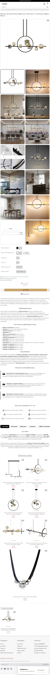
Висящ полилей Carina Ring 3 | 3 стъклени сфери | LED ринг (36, 513)
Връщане (23, 426)
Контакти (37, 640)
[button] (25, 290)
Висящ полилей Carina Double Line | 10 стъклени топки (36, 483)
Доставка (5, 426)
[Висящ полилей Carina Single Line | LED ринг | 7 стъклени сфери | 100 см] (8, 619)
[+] (3, 289)
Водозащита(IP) (5, 271)
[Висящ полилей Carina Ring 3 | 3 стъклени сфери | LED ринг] (36, 500)
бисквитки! (32, 671)
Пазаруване (3, 640)
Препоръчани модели (25, 455)
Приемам (40, 670)
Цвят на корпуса (5, 247)
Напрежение (4, 257)
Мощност (3, 262)
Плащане (14, 426)
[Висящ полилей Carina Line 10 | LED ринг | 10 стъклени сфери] (13, 530)
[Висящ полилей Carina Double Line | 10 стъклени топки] (36, 470)
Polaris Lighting (13, 278)
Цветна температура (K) (7, 252)
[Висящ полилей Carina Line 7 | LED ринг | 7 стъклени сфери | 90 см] (36, 530)
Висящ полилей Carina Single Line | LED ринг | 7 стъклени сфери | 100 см (8, 629)
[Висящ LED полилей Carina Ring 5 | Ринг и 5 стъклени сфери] (13, 500)
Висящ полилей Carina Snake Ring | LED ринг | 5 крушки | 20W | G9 (13, 483)
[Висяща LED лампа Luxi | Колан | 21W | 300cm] (25, 572)
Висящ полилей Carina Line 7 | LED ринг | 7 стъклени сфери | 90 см (36, 543)
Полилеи (18, 9)
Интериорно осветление (10, 9)
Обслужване (20, 640)
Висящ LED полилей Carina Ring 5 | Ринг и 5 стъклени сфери (13, 513)
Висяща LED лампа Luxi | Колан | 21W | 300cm (25, 596)
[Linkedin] (8, 668)
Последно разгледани (7, 608)
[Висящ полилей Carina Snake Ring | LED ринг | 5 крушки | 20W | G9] (13, 470)
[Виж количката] (47, 4)
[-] (3, 290)
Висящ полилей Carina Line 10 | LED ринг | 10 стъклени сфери (13, 543)
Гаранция (32, 426)
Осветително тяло (6, 267)
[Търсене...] (47, 7)
